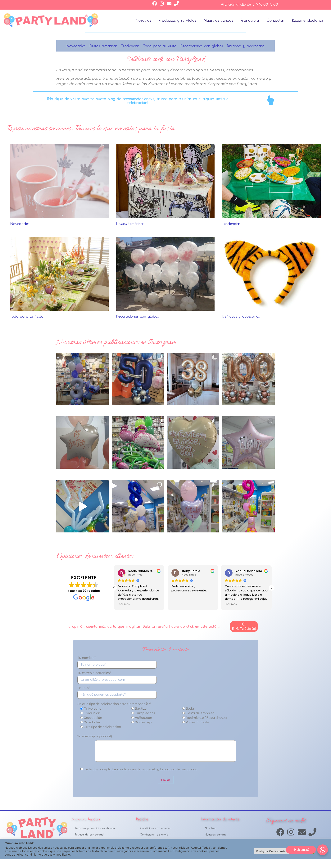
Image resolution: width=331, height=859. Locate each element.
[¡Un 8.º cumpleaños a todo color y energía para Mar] (138, 506)
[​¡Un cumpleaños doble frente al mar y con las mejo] (193, 379)
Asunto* (83, 688)
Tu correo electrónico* (94, 673)
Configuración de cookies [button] (271, 851)
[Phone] (176, 3)
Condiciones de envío (154, 834)
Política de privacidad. (89, 834)
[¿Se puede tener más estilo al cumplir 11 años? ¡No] (193, 506)
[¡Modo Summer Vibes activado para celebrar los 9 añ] (248, 506)
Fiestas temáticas (103, 46)
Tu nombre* (86, 658)
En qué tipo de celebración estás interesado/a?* (114, 704)
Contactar (275, 20)
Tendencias (130, 46)
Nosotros (143, 20)
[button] (271, 588)
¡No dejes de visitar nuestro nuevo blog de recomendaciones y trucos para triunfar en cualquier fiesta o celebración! (138, 100)
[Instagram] (162, 3)
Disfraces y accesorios (246, 46)
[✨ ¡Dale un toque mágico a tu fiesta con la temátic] (82, 506)
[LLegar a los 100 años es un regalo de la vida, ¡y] (248, 379)
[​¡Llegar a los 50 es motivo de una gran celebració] (138, 379)
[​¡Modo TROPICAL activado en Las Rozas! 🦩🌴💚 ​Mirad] (138, 442)
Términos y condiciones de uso (95, 828)
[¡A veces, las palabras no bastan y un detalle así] (193, 442)
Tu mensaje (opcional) (94, 736)
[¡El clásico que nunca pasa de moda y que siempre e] (248, 442)
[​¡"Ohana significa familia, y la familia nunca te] (82, 379)
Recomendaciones (307, 20)
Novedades (76, 46)
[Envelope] (169, 3)
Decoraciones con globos (201, 46)
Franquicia (250, 20)
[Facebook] (154, 3)
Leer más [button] (177, 604)
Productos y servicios (177, 20)
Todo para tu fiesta (160, 46)
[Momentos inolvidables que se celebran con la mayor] (82, 442)
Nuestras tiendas (218, 20)
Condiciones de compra (155, 828)
